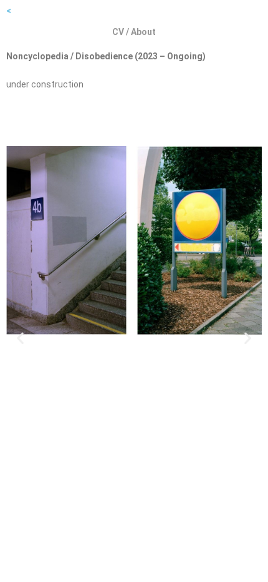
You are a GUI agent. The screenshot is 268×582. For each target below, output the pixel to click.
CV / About (134, 32)
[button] (20, 337)
